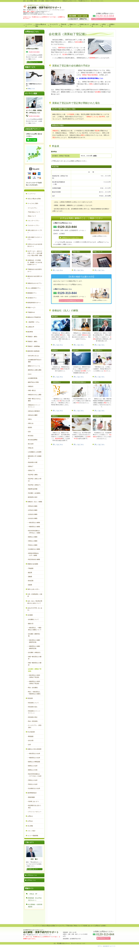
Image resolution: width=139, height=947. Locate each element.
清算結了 (30, 466)
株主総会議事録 (32, 439)
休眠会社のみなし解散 (34, 394)
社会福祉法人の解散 (34, 549)
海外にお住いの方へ (33, 589)
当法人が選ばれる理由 (40, 25)
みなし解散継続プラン (34, 288)
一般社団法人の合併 (34, 753)
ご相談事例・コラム (33, 322)
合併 (29, 744)
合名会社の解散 (32, 518)
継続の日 (30, 623)
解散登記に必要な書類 (34, 370)
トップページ (28, 25)
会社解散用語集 (32, 378)
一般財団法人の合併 (34, 757)
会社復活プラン (32, 298)
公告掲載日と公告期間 (34, 452)
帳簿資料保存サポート (34, 302)
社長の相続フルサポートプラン (35, 238)
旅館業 (30, 585)
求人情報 (30, 826)
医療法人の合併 (32, 766)
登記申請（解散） (33, 474)
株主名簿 (30, 444)
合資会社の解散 (32, 514)
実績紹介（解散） (33, 336)
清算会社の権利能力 (34, 411)
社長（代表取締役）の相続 (35, 595)
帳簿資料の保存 (32, 497)
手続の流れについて (34, 212)
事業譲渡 (30, 736)
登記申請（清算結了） (34, 485)
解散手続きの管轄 (33, 382)
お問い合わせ (95, 25)
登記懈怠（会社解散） (34, 493)
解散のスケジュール (34, 366)
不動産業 (30, 568)
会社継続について (33, 619)
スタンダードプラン (33, 220)
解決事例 (30, 331)
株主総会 (30, 435)
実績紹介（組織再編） (34, 346)
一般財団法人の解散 (34, 526)
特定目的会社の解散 (34, 559)
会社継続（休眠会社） (34, 652)
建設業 (30, 572)
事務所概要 (31, 797)
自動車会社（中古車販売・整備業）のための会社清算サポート (35, 262)
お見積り (103, 925)
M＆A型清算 (31, 732)
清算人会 (30, 423)
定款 (29, 431)
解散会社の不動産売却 (34, 317)
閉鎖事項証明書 (32, 489)
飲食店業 (30, 580)
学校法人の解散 (32, 545)
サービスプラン (54, 25)
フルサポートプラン (33, 225)
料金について (73, 25)
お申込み (104, 25)
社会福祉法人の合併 (34, 788)
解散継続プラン (32, 293)
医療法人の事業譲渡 (34, 761)
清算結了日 (31, 470)
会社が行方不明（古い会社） (35, 609)
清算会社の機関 (32, 415)
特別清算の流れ (32, 707)
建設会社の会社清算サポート (35, 277)
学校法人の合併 (32, 784)
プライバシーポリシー (34, 811)
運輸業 (30, 576)
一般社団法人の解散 (34, 522)
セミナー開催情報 (33, 835)
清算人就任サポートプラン (35, 231)
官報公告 (30, 448)
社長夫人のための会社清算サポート (35, 245)
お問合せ (30, 816)
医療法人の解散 (32, 537)
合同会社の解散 (32, 510)
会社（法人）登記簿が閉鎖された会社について (35, 602)
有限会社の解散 (32, 506)
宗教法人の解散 (32, 541)
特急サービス (31, 307)
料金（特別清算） (33, 721)
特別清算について (33, 702)
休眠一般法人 (32, 390)
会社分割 (30, 740)
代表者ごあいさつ (84, 25)
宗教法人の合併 (32, 780)
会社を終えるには (33, 355)
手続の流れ (63, 25)
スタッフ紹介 (31, 831)
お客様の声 (112, 25)
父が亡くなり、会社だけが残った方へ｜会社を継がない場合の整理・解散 (35, 253)
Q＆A (29, 374)
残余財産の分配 (32, 462)
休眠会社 (30, 386)
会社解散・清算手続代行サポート (44, 7)
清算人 (30, 419)
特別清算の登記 (32, 717)
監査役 (30, 427)
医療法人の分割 (32, 770)
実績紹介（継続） (33, 341)
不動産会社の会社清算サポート (35, 270)
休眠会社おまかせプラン (35, 283)
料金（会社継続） (33, 687)
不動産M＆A (31, 312)
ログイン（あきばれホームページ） (107, 946)
